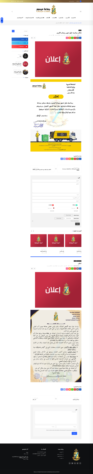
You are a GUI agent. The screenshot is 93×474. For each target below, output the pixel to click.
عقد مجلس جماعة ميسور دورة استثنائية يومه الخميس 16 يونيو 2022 (16, 64)
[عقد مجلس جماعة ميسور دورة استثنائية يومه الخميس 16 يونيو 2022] (25, 64)
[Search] (12, 11)
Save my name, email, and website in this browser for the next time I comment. (61, 430)
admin (78, 35)
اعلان (73, 1)
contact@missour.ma (36, 453)
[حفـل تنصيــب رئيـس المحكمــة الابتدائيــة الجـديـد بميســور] (25, 72)
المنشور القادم (36, 168)
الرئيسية (61, 452)
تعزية (20, 56)
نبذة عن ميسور (60, 454)
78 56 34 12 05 (40, 452)
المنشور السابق (76, 167)
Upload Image (76, 215)
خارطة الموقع (60, 456)
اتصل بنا (61, 458)
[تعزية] (25, 56)
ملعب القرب (62, 251)
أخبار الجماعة (79, 249)
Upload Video (76, 218)
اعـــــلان (34, 399)
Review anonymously (75, 220)
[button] (33, 231)
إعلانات (42, 249)
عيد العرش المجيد (43, 251)
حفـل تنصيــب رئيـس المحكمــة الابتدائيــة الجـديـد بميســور (17, 72)
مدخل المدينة (79, 251)
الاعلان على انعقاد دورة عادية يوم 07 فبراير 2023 (42, 169)
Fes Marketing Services (51, 471)
